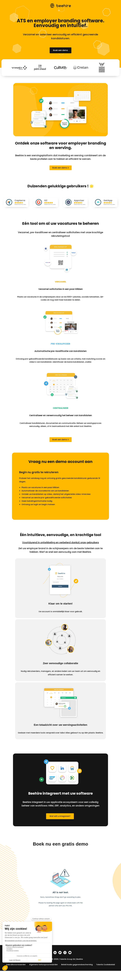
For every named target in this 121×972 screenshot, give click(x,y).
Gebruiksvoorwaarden (16, 964)
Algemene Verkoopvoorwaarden (43, 964)
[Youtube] (69, 952)
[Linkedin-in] (55, 952)
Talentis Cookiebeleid (105, 964)
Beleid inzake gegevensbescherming (77, 964)
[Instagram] (65, 952)
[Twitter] (60, 952)
